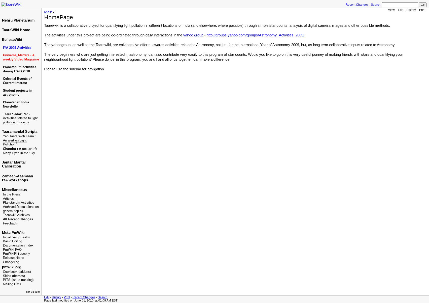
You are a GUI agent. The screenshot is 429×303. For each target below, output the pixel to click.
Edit (400, 9)
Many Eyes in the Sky (19, 153)
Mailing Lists (12, 284)
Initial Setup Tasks (16, 237)
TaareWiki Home (16, 30)
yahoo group (193, 35)
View (391, 9)
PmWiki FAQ (12, 249)
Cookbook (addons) (17, 272)
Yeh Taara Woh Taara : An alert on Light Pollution (19, 140)
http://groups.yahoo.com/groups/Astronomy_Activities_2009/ (255, 35)
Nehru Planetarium (18, 20)
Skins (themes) (14, 276)
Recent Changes (357, 4)
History (411, 9)
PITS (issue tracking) (18, 280)
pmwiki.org (11, 267)
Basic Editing (12, 241)
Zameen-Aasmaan (17, 176)
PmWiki (18, 233)
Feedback (10, 223)
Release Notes (13, 258)
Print (422, 9)
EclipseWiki (12, 40)
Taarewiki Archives (16, 215)
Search (376, 4)
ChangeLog (11, 262)
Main (48, 12)
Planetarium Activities (18, 202)
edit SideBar (33, 291)
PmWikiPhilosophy (16, 253)
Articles (8, 198)
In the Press (12, 194)
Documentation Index (18, 245)
